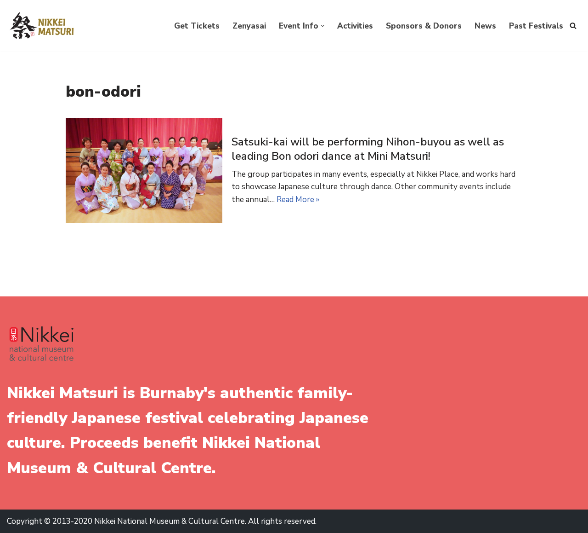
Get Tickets (197, 26)
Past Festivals (536, 26)
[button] (323, 26)
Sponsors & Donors (424, 26)
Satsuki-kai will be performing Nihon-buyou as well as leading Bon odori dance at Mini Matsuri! (368, 148)
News (485, 26)
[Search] (573, 25)
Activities (355, 26)
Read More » (298, 199)
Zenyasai (249, 26)
